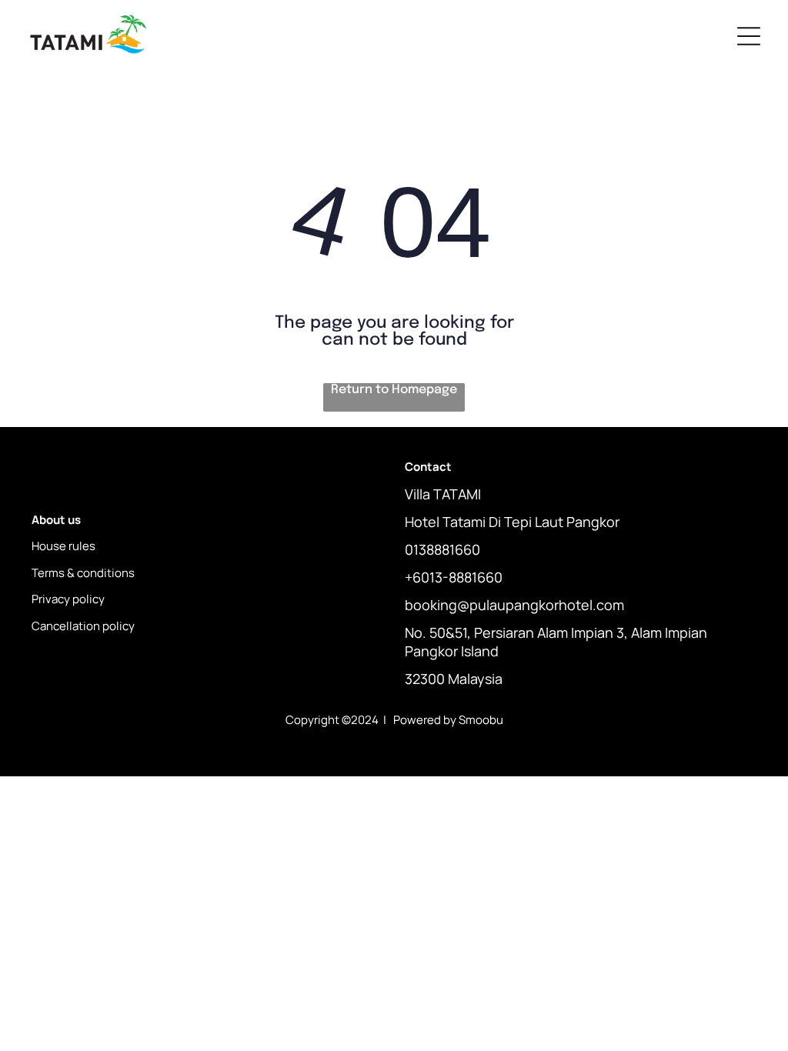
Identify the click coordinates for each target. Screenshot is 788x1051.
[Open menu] (748, 36)
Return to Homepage (394, 389)
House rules (63, 546)
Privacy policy (68, 599)
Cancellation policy (83, 626)
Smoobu (481, 720)
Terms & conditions (83, 573)
